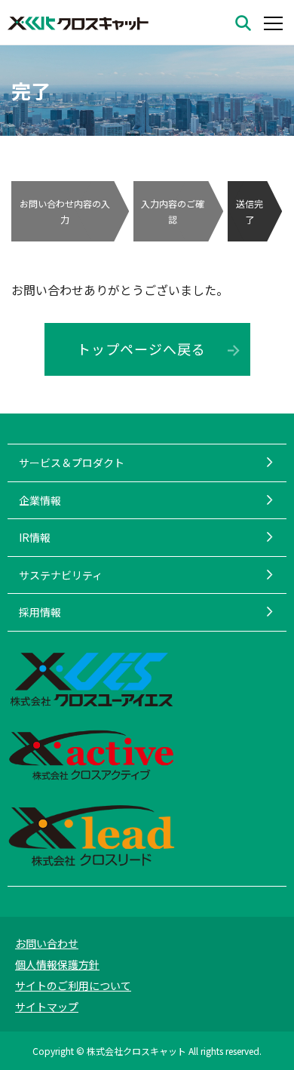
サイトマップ (46, 1006)
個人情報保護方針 (57, 964)
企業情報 (40, 500)
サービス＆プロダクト (71, 462)
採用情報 (40, 612)
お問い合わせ (46, 943)
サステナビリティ (61, 575)
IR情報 (35, 537)
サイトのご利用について (73, 985)
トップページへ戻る (141, 348)
